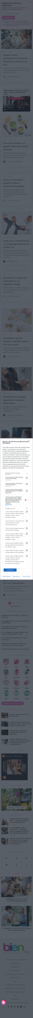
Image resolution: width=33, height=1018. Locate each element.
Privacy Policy (26, 576)
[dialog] (16, 509)
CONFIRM (10, 570)
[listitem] (16, 473)
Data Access (16, 576)
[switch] (26, 478)
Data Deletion (6, 576)
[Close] (29, 441)
